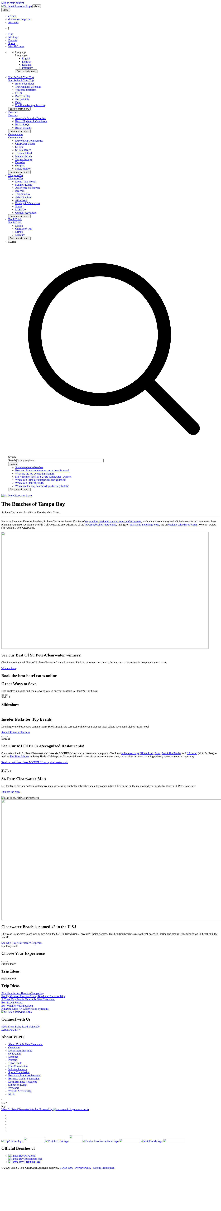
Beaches (12, 115)
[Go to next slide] (6, 695)
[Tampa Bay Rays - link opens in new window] (114, 1155)
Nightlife (20, 234)
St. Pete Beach (23, 149)
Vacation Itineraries (25, 89)
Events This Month (25, 181)
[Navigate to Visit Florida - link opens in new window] (162, 1141)
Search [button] (12, 241)
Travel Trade (15, 1063)
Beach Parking (23, 127)
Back (26, 71)
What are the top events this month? (34, 473)
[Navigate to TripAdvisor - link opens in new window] (23, 1141)
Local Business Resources (22, 1081)
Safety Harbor (23, 168)
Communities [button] (15, 134)
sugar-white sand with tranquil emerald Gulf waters (113, 521)
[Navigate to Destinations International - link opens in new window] (112, 1141)
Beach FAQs (22, 124)
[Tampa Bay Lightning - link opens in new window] (114, 1161)
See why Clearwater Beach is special (21, 942)
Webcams (13, 1087)
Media (11, 1094)
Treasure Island (23, 153)
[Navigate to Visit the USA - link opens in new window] (64, 1141)
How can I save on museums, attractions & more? (42, 470)
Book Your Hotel (24, 83)
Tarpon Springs (23, 159)
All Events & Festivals (27, 187)
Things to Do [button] (15, 175)
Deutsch (26, 61)
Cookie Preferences (103, 1167)
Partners (12, 40)
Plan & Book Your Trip (21, 80)
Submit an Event (17, 1084)
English (26, 58)
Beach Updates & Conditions (31, 121)
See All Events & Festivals (15, 732)
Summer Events (23, 184)
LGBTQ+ (20, 209)
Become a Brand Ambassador (24, 1075)
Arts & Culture (23, 197)
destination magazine (19, 19)
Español (26, 64)
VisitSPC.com (16, 46)
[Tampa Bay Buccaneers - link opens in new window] (114, 1158)
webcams (13, 22)
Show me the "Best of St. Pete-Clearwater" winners (43, 476)
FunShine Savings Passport (30, 105)
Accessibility (22, 99)
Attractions (21, 200)
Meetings (13, 37)
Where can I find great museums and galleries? (40, 479)
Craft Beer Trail (23, 228)
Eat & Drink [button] (15, 219)
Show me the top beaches (29, 467)
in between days (130, 753)
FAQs (18, 92)
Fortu (157, 753)
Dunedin (20, 162)
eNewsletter (14, 1053)
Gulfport (20, 165)
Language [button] (20, 52)
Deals (18, 102)
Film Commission (18, 1066)
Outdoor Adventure (25, 212)
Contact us (14, 1047)
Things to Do (15, 178)
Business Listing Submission (24, 1078)
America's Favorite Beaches (30, 118)
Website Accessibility (19, 1091)
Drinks (19, 231)
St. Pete (19, 146)
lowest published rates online (100, 524)
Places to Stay (22, 96)
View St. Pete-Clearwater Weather (20, 1109)
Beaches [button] (12, 112)
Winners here (8, 668)
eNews (12, 16)
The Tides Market (19, 756)
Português (27, 67)
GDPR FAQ (66, 1167)
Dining (19, 225)
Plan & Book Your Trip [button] (21, 77)
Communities (15, 137)
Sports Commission (19, 1072)
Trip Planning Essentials (28, 86)
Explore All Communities (29, 140)
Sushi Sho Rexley (171, 753)
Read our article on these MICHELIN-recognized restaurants (34, 762)
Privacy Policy (83, 1167)
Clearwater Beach (25, 143)
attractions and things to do (144, 524)
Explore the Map (10, 791)
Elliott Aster (146, 753)
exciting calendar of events (182, 524)
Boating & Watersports (27, 203)
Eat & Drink (15, 222)
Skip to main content (12, 2)
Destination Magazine (20, 1050)
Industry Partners (17, 1069)
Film (10, 33)
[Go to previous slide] (2, 695)
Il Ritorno (192, 753)
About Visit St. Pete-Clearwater (25, 1044)
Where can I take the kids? (29, 482)
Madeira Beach (23, 156)
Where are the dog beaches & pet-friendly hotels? (42, 486)
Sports (11, 43)
